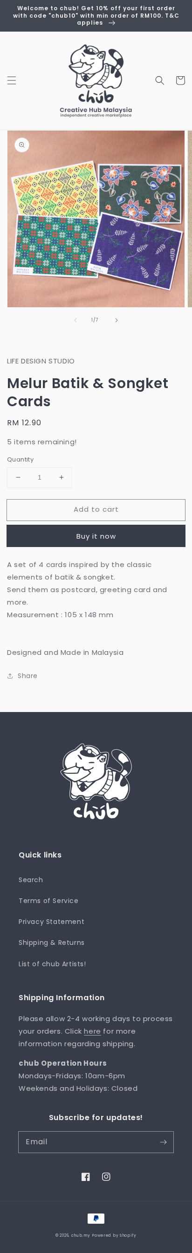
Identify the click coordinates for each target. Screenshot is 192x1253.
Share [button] (28, 675)
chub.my (80, 1235)
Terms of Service (49, 900)
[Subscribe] (163, 1142)
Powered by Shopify (114, 1235)
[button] (11, 80)
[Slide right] (116, 320)
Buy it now (96, 536)
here (92, 1031)
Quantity (20, 459)
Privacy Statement (51, 921)
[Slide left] (75, 320)
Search (31, 879)
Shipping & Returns (52, 942)
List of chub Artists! (52, 964)
